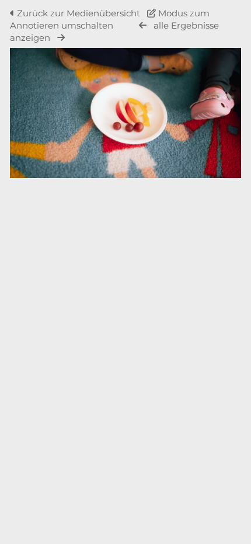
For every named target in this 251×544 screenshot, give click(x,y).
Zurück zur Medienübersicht (78, 13)
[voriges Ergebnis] (143, 25)
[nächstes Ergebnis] (61, 37)
